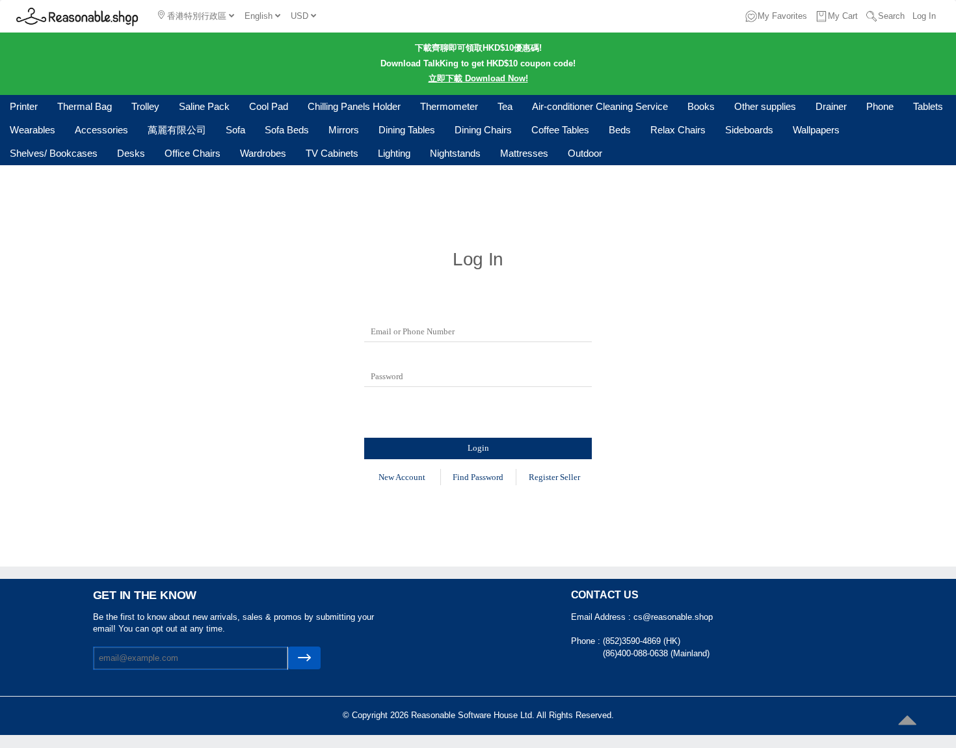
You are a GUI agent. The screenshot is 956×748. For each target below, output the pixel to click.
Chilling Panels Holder (354, 106)
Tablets (928, 106)
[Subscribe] (304, 658)
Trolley (145, 106)
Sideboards (749, 129)
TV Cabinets (332, 153)
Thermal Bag (84, 106)
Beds (620, 129)
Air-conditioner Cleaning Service (600, 106)
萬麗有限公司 (177, 129)
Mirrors (343, 129)
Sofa (235, 129)
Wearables (32, 129)
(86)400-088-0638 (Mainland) (656, 653)
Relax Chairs (678, 129)
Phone (880, 106)
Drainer (831, 106)
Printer (24, 106)
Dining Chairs (483, 129)
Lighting (394, 153)
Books (701, 106)
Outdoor (585, 153)
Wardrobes (263, 153)
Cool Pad (268, 106)
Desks (131, 153)
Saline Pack (204, 106)
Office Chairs (192, 153)
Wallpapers (816, 129)
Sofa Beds (287, 129)
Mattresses (524, 153)
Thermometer (449, 106)
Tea (505, 106)
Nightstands (455, 153)
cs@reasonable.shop (673, 617)
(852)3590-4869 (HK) (641, 641)
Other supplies (765, 106)
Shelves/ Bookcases (54, 153)
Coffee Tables (560, 129)
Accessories (101, 129)
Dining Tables (406, 129)
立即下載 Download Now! (478, 78)
